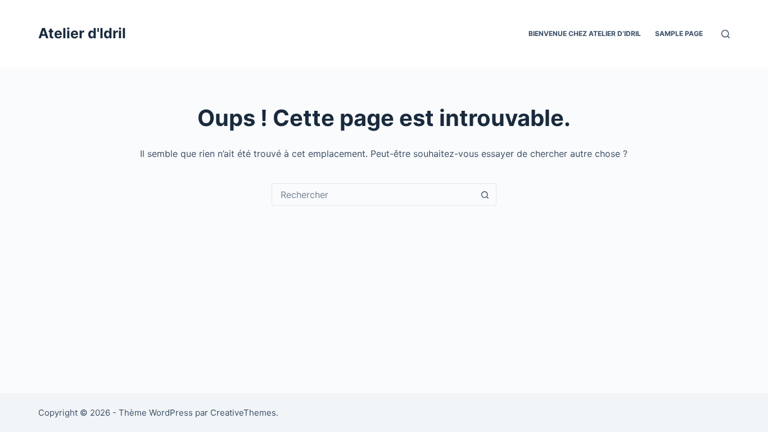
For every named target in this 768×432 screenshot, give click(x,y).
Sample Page (679, 33)
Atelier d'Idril (82, 33)
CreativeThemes (243, 412)
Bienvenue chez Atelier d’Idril (584, 33)
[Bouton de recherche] (485, 194)
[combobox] (373, 194)
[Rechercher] (725, 34)
